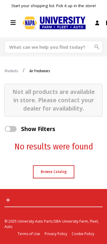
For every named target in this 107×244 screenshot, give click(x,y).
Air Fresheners (39, 71)
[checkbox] (11, 129)
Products (11, 71)
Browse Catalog (54, 172)
